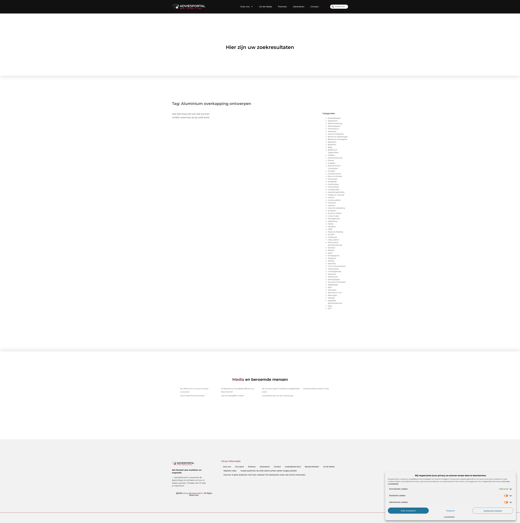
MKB (330, 229)
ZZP (329, 308)
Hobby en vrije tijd (336, 195)
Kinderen (332, 211)
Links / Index (333, 216)
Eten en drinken (335, 176)
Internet (331, 205)
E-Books (331, 163)
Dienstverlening (335, 158)
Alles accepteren (408, 511)
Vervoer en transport (337, 282)
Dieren (331, 160)
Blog (330, 147)
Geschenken (333, 184)
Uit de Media (265, 6)
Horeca (331, 197)
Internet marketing (336, 208)
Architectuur (333, 129)
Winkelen (332, 290)
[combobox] (339, 7)
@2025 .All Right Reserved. (194, 494)
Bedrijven (332, 142)
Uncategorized (334, 271)
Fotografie (332, 181)
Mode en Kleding (335, 232)
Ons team (239, 467)
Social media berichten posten (192, 396)
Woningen (332, 295)
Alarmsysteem (334, 126)
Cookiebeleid (449, 517)
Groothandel (333, 189)
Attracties (332, 131)
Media (330, 224)
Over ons (245, 6)
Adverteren (298, 6)
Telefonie (332, 258)
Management (334, 218)
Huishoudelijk (334, 200)
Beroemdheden (312, 467)
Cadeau (331, 155)
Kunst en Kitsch (335, 213)
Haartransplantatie (336, 192)
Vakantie (332, 274)
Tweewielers (333, 269)
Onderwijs (332, 237)
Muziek (331, 234)
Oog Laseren (333, 240)
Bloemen (332, 144)
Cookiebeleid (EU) (293, 467)
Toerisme (332, 263)
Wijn (330, 287)
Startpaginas (333, 255)
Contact (314, 6)
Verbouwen (333, 277)
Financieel (332, 179)
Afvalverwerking (335, 123)
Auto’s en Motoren (336, 134)
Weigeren (450, 511)
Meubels (331, 226)
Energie (331, 171)
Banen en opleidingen (338, 137)
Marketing (332, 221)
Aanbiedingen (334, 118)
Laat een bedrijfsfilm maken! (232, 396)
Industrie (332, 203)
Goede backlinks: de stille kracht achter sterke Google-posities (268, 471)
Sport (330, 253)
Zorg (330, 306)
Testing (331, 261)
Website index (229, 471)
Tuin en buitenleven (337, 266)
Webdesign (333, 285)
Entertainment (334, 174)
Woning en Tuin (335, 292)
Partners (282, 6)
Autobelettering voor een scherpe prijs (277, 396)
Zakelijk (331, 298)
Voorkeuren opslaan (493, 511)
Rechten (331, 248)
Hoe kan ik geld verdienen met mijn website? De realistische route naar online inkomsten (264, 475)
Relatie (331, 250)
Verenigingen (334, 279)
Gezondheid (333, 187)
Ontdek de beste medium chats (316, 389)
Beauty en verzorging (337, 139)
